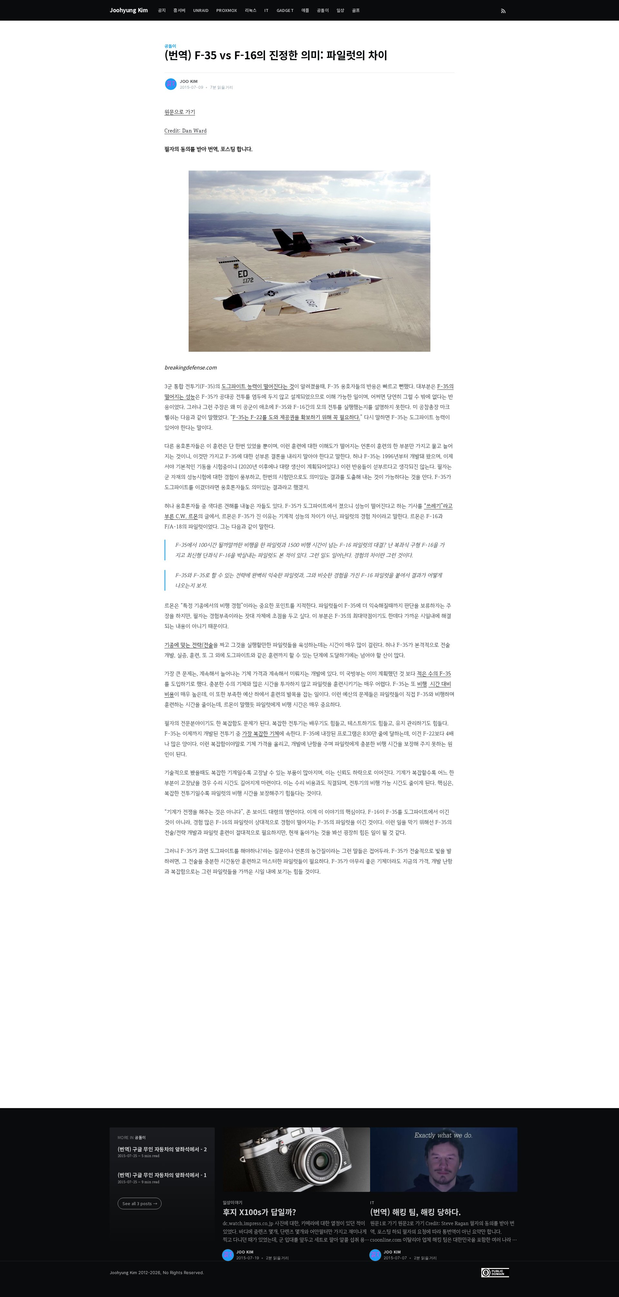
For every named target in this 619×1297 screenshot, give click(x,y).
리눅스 (251, 10)
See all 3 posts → (140, 1203)
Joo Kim (189, 81)
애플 (305, 10)
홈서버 (179, 10)
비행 (422, 683)
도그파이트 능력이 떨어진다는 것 (257, 386)
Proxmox (226, 10)
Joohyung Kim (129, 10)
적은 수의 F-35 (434, 673)
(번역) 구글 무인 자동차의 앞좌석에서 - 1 (162, 1175)
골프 (356, 10)
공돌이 (323, 10)
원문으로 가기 (179, 111)
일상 (340, 10)
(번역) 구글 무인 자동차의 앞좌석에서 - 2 (162, 1149)
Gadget (285, 10)
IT (266, 10)
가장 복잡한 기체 (260, 733)
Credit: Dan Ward (185, 130)
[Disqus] (309, 1002)
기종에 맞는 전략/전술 (188, 644)
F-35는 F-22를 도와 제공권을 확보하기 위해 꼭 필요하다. (296, 417)
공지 (162, 10)
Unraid (201, 10)
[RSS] (503, 10)
